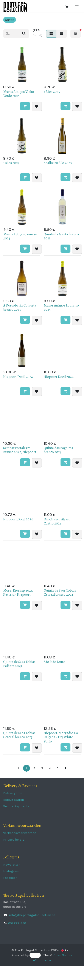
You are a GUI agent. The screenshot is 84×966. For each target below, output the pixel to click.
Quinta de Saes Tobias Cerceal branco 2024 (60, 592)
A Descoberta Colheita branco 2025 (19, 307)
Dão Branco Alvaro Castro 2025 (57, 521)
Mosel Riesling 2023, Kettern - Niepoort (18, 592)
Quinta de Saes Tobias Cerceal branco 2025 (19, 735)
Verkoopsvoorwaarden (19, 833)
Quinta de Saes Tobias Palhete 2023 (19, 664)
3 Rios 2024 (11, 163)
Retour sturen (13, 800)
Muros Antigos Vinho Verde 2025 (18, 93)
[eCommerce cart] (67, 7)
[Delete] (13, 20)
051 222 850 (17, 923)
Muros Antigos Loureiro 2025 (61, 307)
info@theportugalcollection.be (31, 915)
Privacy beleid (14, 839)
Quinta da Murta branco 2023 (61, 236)
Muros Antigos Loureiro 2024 (20, 236)
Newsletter (11, 865)
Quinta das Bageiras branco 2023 (58, 450)
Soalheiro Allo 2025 (58, 163)
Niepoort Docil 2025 (18, 519)
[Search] (24, 33)
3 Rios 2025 (52, 91)
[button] (25, 106)
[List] (61, 34)
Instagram (11, 871)
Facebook (10, 878)
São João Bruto (54, 662)
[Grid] (51, 34)
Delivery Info (12, 793)
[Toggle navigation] (77, 7)
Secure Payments (16, 806)
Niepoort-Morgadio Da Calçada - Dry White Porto (61, 737)
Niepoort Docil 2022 (58, 376)
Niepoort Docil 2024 (18, 376)
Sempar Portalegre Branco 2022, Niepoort (19, 450)
